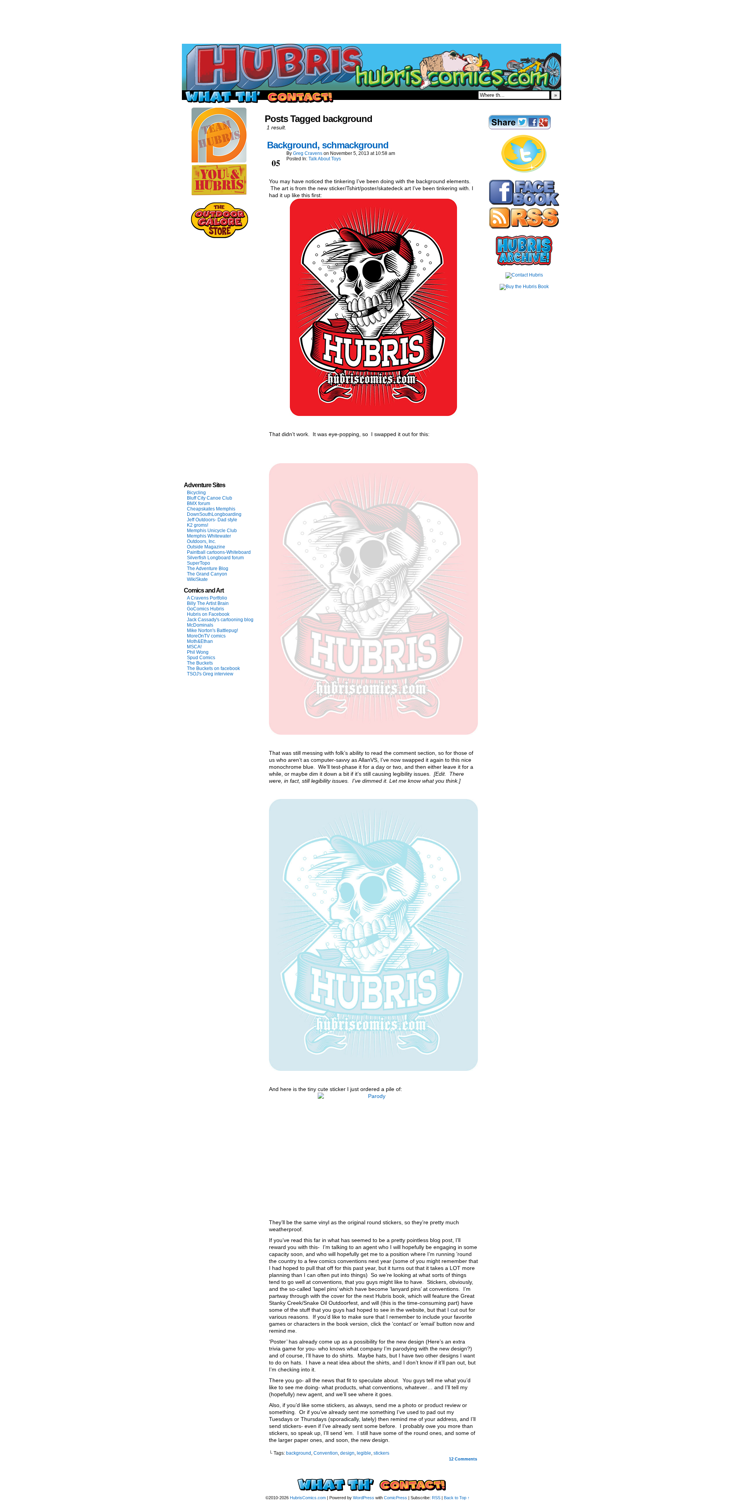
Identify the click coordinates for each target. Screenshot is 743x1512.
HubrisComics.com (308, 1497)
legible (364, 1453)
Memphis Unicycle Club (212, 530)
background (298, 1453)
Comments (463, 1459)
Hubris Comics (371, 67)
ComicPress (395, 1497)
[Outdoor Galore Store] (219, 236)
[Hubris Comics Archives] (524, 264)
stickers (381, 1453)
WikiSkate (197, 579)
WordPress (363, 1497)
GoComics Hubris (205, 609)
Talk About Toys (324, 159)
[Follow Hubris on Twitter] (524, 171)
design (347, 1453)
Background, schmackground (328, 145)
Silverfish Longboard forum (215, 557)
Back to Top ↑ (457, 1497)
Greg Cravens (307, 153)
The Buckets (200, 663)
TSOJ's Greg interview (210, 674)
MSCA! (194, 646)
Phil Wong (198, 652)
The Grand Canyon (207, 574)
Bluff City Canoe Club (209, 498)
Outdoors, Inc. (201, 541)
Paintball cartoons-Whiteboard (219, 552)
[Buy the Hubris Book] (524, 286)
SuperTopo (198, 563)
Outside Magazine (206, 547)
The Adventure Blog (207, 568)
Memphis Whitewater (209, 536)
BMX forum (198, 503)
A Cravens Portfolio (207, 598)
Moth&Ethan (200, 641)
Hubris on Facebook (208, 614)
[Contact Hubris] (524, 204)
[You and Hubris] (219, 193)
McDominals (200, 625)
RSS (436, 1497)
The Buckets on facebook (213, 668)
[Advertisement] (371, 17)
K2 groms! (197, 525)
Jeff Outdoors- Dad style (212, 519)
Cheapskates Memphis (211, 509)
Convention (325, 1453)
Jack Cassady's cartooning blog (220, 619)
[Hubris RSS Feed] (524, 227)
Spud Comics (201, 657)
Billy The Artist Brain (208, 603)
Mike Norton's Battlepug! (212, 630)
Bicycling (196, 492)
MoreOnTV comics (206, 636)
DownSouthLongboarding (214, 514)
